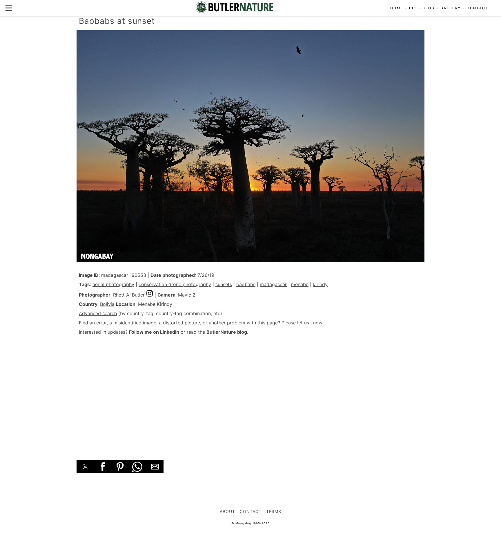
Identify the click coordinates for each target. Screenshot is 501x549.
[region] (250, 391)
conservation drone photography (175, 284)
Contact (477, 8)
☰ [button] (9, 8)
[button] (85, 466)
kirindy (320, 284)
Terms (273, 511)
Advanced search (98, 313)
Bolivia (107, 304)
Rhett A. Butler (129, 295)
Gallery (450, 8)
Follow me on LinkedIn (154, 332)
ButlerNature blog (226, 332)
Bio (413, 8)
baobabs (245, 284)
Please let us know (302, 323)
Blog (428, 8)
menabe (299, 284)
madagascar (273, 284)
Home (397, 8)
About (227, 511)
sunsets (223, 284)
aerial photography (113, 284)
